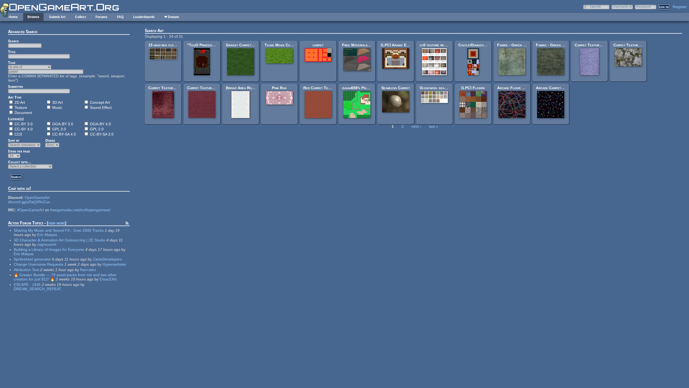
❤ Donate (171, 17)
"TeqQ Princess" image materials (214, 45)
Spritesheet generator (32, 259)
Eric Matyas (47, 235)
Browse (33, 17)
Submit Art (57, 17)
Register (680, 7)
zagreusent (46, 244)
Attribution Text (26, 270)
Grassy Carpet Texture (246, 45)
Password (643, 6)
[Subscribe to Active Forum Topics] (127, 224)
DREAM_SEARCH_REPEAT (37, 289)
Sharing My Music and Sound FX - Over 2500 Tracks (59, 230)
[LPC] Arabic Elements (400, 45)
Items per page (19, 151)
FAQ (120, 17)
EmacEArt (108, 279)
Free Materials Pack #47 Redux (369, 45)
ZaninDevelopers (107, 259)
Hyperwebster (114, 264)
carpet (318, 45)
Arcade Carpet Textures (556, 88)
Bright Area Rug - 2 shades (249, 88)
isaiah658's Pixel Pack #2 (363, 88)
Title (12, 52)
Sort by (13, 140)
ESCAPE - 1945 (27, 284)
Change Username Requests (38, 264)
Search (13, 41)
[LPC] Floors (473, 88)
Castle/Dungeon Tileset (478, 45)
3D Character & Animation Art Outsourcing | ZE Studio (59, 240)
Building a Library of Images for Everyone (49, 249)
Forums (101, 17)
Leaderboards (144, 17)
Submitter (15, 86)
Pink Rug (279, 88)
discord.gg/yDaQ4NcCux (29, 202)
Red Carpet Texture (320, 88)
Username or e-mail (622, 6)
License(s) (16, 119)
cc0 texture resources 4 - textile (448, 45)
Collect (80, 17)
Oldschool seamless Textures (445, 88)
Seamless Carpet (395, 88)
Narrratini (88, 270)
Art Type (15, 97)
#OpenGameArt (30, 210)
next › (416, 126)
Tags (11, 62)
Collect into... (19, 162)
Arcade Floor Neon (513, 88)
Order (50, 140)
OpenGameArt (37, 197)
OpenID (595, 6)
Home (13, 17)
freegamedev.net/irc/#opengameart (80, 210)
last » (433, 126)
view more (56, 223)
